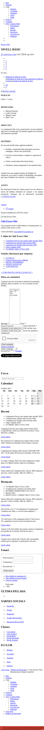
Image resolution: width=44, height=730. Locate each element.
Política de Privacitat (18, 670)
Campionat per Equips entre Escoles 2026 (21, 245)
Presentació (14, 26)
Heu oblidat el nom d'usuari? (16, 578)
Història (13, 9)
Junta (12, 17)
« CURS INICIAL (8, 272)
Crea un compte (11, 580)
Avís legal (9, 711)
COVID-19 (10, 258)
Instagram (10, 614)
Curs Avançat (12, 634)
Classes (3, 205)
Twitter (9, 610)
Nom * (23, 324)
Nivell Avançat (12, 640)
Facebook (10, 606)
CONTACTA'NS (8, 197)
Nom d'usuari (8, 558)
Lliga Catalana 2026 (13, 247)
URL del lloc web (29, 328)
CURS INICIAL (12, 266)
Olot (5, 44)
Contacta (9, 22)
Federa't (8, 20)
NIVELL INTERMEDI (14, 262)
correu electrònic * (30, 326)
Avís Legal (5, 670)
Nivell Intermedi (13, 638)
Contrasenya (7, 562)
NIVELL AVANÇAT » (24, 272)
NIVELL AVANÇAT (14, 264)
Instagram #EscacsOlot (15, 622)
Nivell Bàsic (11, 636)
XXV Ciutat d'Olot (13, 24)
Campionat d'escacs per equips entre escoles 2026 (24, 241)
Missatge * (5, 324)
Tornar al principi (7, 347)
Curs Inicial (11, 632)
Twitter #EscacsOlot (14, 618)
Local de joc (14, 34)
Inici (7, 3)
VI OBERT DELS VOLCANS (17, 249)
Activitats (13, 11)
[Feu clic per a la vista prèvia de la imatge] (8, 91)
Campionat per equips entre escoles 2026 (21, 243)
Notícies (9, 5)
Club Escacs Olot (9, 54)
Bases (12, 28)
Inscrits (13, 30)
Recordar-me (7, 566)
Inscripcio (14, 32)
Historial (13, 36)
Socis (12, 15)
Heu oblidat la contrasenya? (16, 576)
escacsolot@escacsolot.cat (23, 232)
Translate (18, 351)
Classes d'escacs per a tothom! (17, 260)
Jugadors (13, 13)
